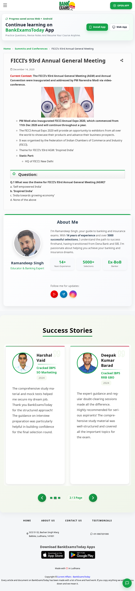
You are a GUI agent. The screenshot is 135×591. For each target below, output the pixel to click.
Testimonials (102, 520)
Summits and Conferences (31, 48)
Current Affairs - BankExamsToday (73, 576)
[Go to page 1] (42, 498)
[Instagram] (73, 294)
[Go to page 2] (55, 498)
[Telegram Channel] (63, 294)
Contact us (73, 520)
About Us (48, 520)
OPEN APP (123, 5)
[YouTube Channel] (54, 294)
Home (7, 48)
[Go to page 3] (59, 498)
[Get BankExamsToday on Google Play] (82, 555)
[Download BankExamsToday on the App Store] (53, 555)
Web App (122, 26)
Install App (99, 26)
